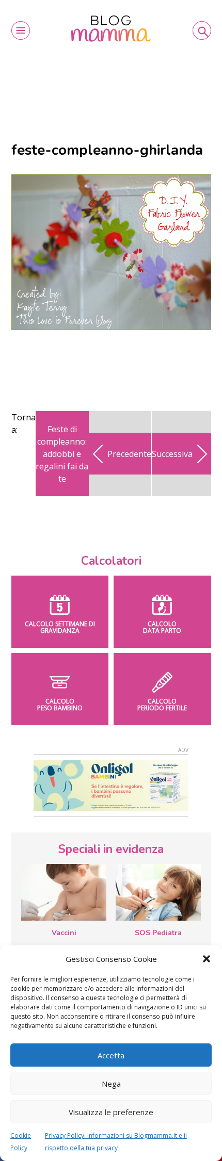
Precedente (129, 454)
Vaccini (64, 933)
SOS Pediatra (158, 933)
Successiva (172, 454)
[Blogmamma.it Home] (111, 28)
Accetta (111, 1055)
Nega (111, 1083)
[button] (206, 959)
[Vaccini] (63, 892)
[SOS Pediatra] (158, 892)
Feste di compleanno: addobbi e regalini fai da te (62, 453)
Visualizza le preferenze (111, 1112)
